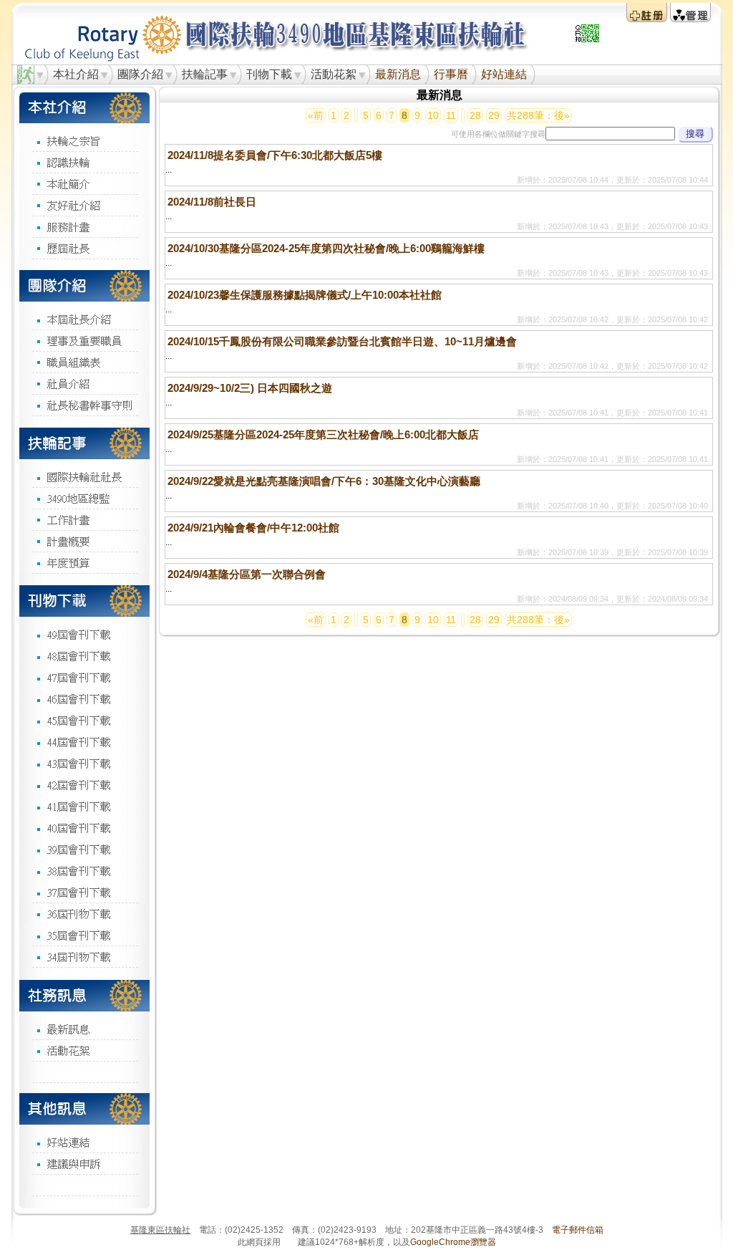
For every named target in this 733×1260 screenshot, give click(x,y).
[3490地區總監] (84, 498)
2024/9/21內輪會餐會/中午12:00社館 (253, 527)
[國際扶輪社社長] (84, 476)
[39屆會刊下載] (84, 849)
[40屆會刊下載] (84, 827)
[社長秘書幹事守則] (84, 404)
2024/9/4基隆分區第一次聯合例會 (247, 574)
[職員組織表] (84, 361)
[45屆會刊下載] (84, 720)
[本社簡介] (84, 183)
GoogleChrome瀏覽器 (453, 1242)
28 (475, 115)
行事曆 (451, 74)
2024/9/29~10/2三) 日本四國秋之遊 (250, 388)
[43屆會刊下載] (84, 763)
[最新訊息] (84, 1028)
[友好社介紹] (84, 205)
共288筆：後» (538, 115)
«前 (316, 115)
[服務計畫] (84, 226)
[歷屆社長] (84, 248)
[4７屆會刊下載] (84, 677)
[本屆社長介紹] (84, 319)
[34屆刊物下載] (84, 956)
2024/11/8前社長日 (212, 202)
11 (451, 115)
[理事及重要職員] (84, 340)
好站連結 (504, 74)
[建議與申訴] (84, 1163)
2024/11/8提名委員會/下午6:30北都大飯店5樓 (275, 155)
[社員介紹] (84, 383)
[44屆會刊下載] (84, 741)
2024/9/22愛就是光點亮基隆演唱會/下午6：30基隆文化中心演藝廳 (324, 481)
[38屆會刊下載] (84, 870)
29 (494, 115)
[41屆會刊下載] (84, 806)
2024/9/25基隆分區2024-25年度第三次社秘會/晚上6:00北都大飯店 (323, 434)
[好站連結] (84, 1142)
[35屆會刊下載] (84, 935)
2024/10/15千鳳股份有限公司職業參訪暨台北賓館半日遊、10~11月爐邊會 (342, 341)
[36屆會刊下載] (84, 913)
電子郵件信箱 (577, 1230)
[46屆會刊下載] (84, 698)
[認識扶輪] (84, 162)
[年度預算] (84, 562)
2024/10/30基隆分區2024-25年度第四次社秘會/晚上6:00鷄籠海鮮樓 (326, 248)
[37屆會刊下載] (84, 892)
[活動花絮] (84, 1050)
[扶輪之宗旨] (84, 140)
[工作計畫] (84, 519)
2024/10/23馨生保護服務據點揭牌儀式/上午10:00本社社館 (305, 295)
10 (433, 115)
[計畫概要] (84, 541)
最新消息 (398, 74)
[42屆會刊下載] (84, 784)
